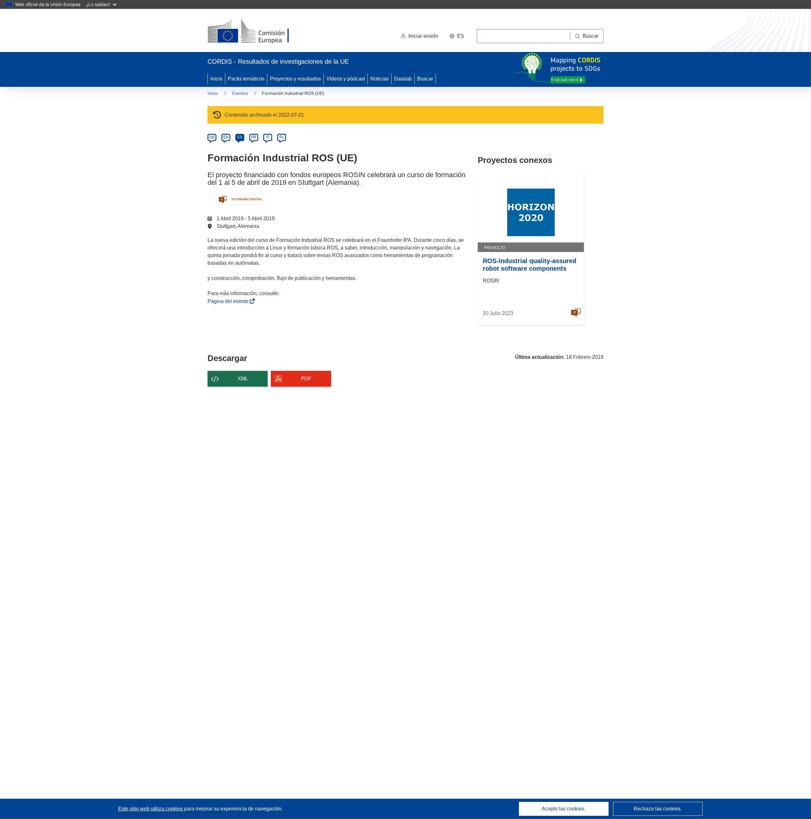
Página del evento (229, 301)
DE (212, 137)
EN (226, 137)
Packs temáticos (246, 78)
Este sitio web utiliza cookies (151, 808)
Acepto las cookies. (563, 808)
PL (281, 137)
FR (253, 137)
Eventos (240, 93)
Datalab (403, 78)
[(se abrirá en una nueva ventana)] (259, 31)
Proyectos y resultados (295, 78)
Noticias (379, 78)
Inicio (216, 78)
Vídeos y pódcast (345, 78)
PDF (306, 378)
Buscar (425, 78)
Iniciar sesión (423, 36)
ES (239, 137)
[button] (456, 36)
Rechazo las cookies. (658, 808)
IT (267, 137)
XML (243, 378)
